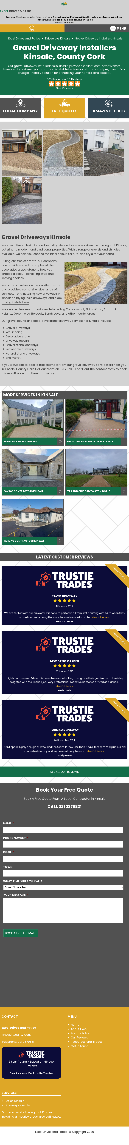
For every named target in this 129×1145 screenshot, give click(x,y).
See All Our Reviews (64, 772)
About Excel (79, 1029)
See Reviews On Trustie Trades (31, 1073)
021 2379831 (70, 806)
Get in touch (79, 1046)
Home (75, 1025)
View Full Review (100, 617)
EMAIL (8, 852)
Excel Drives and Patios (24, 38)
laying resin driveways (32, 298)
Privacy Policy (80, 1033)
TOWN (7, 867)
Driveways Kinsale (58, 38)
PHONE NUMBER (15, 838)
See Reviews (64, 88)
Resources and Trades (87, 1042)
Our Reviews (79, 1037)
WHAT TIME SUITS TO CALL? (22, 881)
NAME (8, 823)
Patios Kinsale (14, 1101)
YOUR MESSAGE (15, 895)
